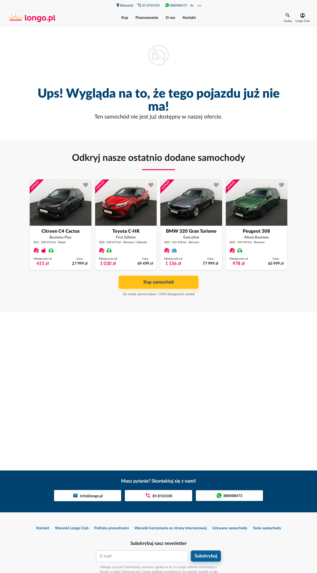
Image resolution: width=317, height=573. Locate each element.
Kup (124, 18)
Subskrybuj (205, 556)
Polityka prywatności (111, 528)
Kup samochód (158, 282)
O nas (170, 18)
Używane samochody (229, 528)
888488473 (178, 5)
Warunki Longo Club (72, 528)
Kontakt (189, 18)
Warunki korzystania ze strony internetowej (170, 528)
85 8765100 (151, 5)
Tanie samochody (267, 528)
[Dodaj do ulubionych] (85, 185)
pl (192, 5)
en (199, 5)
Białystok (126, 5)
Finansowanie (147, 18)
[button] (288, 18)
